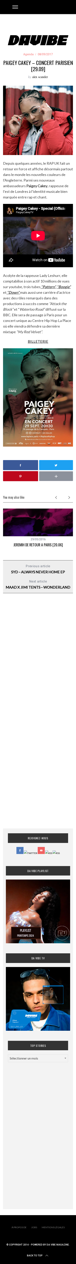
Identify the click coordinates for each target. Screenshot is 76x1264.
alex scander (40, 77)
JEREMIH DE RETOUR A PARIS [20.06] (38, 544)
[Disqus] (38, 661)
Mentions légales (53, 1227)
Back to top (35, 1255)
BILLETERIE (38, 341)
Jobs (34, 1227)
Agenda (28, 54)
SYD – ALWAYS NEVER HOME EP (38, 569)
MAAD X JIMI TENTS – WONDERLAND (38, 584)
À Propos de (19, 1227)
